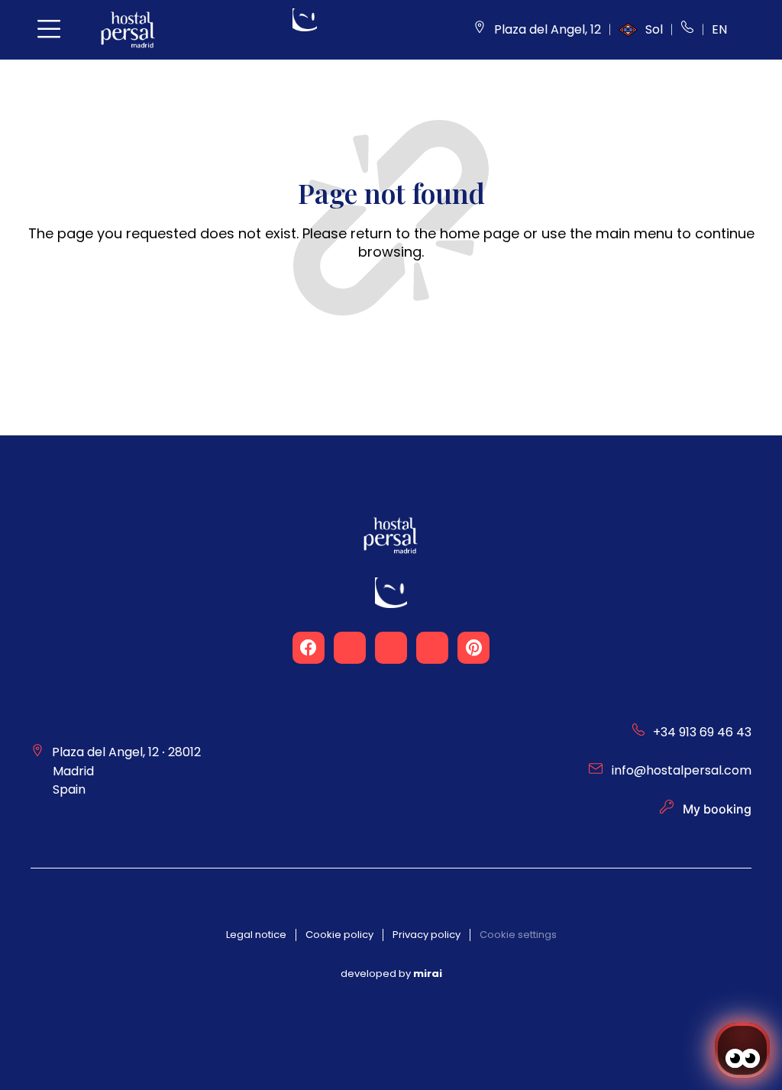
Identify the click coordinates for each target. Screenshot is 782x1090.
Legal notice (256, 934)
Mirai (427, 973)
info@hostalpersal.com (681, 770)
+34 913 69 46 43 (702, 732)
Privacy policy (426, 934)
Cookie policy (339, 934)
